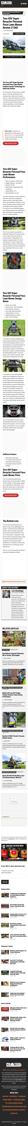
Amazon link (11, 838)
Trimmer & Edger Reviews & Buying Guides (12, 687)
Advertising (13, 1096)
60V (6, 581)
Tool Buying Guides (19, 1099)
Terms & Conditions (20, 1070)
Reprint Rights (7, 1099)
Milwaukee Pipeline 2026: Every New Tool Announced (18, 1008)
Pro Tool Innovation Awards (14, 1103)
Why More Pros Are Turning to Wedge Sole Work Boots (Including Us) (17, 983)
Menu (24, 4)
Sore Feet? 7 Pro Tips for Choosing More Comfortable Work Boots (17, 961)
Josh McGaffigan (8, 30)
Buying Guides (6, 649)
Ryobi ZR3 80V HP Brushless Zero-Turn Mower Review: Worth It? (13, 777)
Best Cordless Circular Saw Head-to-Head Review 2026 (17, 905)
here (7, 550)
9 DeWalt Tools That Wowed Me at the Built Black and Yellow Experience (18, 895)
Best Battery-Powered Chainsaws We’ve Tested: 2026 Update (13, 654)
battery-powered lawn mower (16, 581)
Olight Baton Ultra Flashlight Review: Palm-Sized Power (17, 994)
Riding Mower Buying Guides (9, 772)
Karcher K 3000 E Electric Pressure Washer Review (13, 737)
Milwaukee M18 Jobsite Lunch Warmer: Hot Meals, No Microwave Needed (18, 1019)
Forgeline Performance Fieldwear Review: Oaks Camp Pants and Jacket (17, 972)
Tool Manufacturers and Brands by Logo (14, 1106)
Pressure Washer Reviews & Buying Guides (12, 730)
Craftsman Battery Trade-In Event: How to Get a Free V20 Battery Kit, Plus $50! (17, 1049)
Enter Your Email (6, 873)
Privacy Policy (10, 1070)
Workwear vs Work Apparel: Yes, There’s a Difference (18, 951)
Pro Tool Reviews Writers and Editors (14, 1110)
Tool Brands (22, 1096)
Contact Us (14, 1113)
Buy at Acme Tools (11, 143)
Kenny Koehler (7, 658)
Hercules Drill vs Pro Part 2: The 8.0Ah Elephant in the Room (18, 915)
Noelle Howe (7, 741)
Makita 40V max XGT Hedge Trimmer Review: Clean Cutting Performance (12, 695)
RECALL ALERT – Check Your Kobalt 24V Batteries (17, 1038)
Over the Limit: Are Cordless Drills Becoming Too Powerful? (18, 1029)
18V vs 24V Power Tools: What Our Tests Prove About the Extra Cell (18, 936)
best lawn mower (11, 135)
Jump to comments (19, 33)
